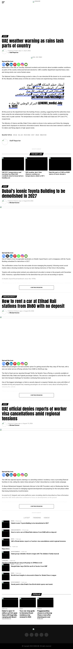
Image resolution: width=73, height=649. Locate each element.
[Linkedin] (11, 64)
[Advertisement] (36, 21)
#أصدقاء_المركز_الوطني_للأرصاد (45, 91)
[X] (7, 64)
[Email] (26, 64)
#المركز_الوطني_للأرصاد (49, 87)
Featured (27, 135)
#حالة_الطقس (55, 94)
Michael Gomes (14, 202)
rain (37, 135)
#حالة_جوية (40, 94)
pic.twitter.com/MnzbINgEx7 (47, 97)
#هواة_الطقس (23, 94)
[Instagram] (22, 64)
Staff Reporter (14, 52)
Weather (43, 135)
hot (33, 135)
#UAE (15, 135)
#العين (37, 84)
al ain (21, 135)
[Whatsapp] (18, 64)
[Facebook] (3, 64)
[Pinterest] (15, 64)
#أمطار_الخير (27, 87)
